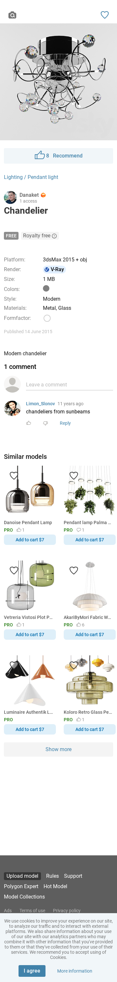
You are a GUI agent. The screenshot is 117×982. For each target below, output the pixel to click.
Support (73, 876)
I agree (32, 971)
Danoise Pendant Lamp (28, 522)
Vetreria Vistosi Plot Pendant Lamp (29, 617)
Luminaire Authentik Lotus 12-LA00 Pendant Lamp (29, 712)
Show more (59, 749)
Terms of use (32, 910)
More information (74, 971)
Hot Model (55, 886)
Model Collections (24, 897)
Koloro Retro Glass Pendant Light (88, 712)
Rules (52, 876)
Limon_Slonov (40, 403)
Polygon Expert (21, 886)
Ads (8, 910)
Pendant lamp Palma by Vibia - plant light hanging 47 (88, 522)
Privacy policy (67, 910)
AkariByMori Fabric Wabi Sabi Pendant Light (88, 617)
